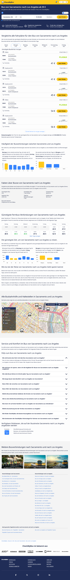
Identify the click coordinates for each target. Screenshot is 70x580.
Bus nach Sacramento (20, 541)
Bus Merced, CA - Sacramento (9, 481)
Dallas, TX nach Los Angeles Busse (43, 486)
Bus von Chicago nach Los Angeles (43, 478)
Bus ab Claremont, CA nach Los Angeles (44, 483)
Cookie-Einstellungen (34, 564)
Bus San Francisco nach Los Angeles (43, 512)
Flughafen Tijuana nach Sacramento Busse (12, 532)
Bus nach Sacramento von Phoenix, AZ (11, 486)
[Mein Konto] (56, 2)
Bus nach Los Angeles (31, 541)
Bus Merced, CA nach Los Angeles (43, 503)
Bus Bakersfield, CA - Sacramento (10, 476)
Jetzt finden (62, 63)
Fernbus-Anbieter (14, 566)
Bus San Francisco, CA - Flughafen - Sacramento (13, 530)
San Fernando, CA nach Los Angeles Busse (45, 510)
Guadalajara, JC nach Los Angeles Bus (43, 491)
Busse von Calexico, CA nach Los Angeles (44, 476)
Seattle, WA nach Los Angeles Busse (43, 515)
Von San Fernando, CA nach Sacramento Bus (12, 491)
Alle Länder (50, 566)
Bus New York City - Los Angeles (42, 505)
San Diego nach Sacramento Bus (9, 488)
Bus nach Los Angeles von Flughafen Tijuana (45, 530)
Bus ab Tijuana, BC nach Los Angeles (43, 517)
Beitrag (49, 564)
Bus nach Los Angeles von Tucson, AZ (43, 520)
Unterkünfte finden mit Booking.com (11, 20)
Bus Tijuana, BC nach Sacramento (10, 495)
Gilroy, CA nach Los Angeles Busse (43, 488)
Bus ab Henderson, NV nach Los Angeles (44, 495)
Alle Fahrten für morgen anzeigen (36, 131)
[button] (36, 305)
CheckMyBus (4, 541)
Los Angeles (63, 304)
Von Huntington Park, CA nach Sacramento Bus (13, 478)
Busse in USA (11, 541)
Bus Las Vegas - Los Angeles (41, 500)
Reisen (30, 566)
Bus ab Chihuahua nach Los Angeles (43, 481)
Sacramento (52, 304)
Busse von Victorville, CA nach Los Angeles (45, 522)
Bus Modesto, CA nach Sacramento (10, 483)
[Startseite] (8, 2)
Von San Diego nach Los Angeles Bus (43, 508)
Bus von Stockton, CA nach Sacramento (11, 493)
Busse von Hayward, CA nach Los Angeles (44, 493)
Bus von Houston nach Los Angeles (43, 498)
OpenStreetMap (61, 332)
